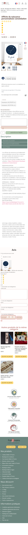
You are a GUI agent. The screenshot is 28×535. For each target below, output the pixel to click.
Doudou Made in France (8, 476)
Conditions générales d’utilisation (11, 507)
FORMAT (4, 99)
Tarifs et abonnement (8, 500)
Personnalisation (6, 109)
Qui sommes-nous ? (7, 485)
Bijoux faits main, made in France (11, 463)
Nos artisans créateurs (8, 487)
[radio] (8, 102)
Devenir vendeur (6, 498)
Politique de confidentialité (9, 513)
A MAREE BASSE (10, 79)
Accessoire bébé (6, 474)
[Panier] (25, 3)
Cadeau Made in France (8, 454)
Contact (4, 492)
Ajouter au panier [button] (7, 356)
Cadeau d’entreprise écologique (10, 478)
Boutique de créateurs (10, 8)
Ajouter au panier (16, 132)
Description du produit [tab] (9, 140)
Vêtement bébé (6, 472)
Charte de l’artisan (7, 516)
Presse (4, 494)
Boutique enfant (6, 467)
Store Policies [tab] (6, 147)
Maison (18, 8)
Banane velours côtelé (8, 461)
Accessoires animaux (7, 465)
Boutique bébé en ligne (8, 470)
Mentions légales (6, 511)
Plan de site (5, 520)
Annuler (19, 317)
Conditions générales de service (10, 509)
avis (3, 34)
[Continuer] (1, 320)
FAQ (3, 518)
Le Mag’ (4, 489)
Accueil (2, 8)
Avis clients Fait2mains (8, 496)
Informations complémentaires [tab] (11, 143)
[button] (20, 44)
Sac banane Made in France (9, 459)
